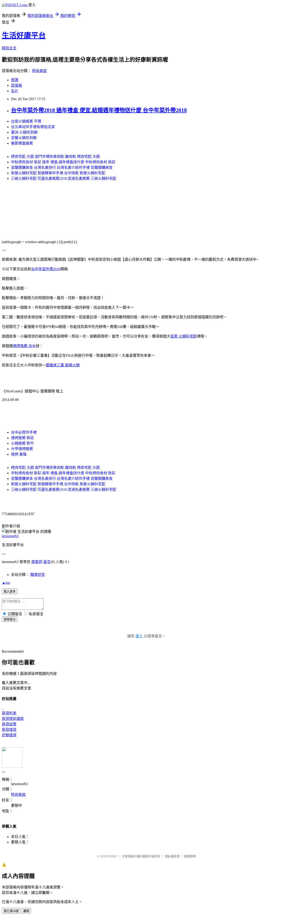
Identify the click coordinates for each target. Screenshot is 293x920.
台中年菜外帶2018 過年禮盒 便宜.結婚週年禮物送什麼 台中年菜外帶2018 (99, 110)
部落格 (16, 85)
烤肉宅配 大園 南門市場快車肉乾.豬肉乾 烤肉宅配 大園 (55, 156)
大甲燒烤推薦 (22, 449)
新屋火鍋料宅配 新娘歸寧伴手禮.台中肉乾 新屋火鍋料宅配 (58, 173)
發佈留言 (10, 619)
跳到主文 (9, 48)
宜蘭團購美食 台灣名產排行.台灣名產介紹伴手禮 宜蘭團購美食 (62, 167)
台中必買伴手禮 (24, 432)
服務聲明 (190, 856)
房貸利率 (9, 713)
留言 (47, 562)
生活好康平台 (24, 35)
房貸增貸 (9, 730)
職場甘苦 (37, 575)
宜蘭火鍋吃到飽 (24, 138)
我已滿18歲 (11, 911)
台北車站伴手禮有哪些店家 (33, 127)
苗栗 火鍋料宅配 (183, 336)
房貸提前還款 (13, 719)
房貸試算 (9, 724)
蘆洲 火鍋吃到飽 (24, 132)
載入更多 (10, 591)
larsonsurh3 (10, 536)
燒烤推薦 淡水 (24, 346)
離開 (26, 911)
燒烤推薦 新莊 (22, 438)
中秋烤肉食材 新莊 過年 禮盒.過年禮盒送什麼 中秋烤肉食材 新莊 (63, 162)
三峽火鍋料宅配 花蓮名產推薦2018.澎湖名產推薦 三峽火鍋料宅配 (63, 178)
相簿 (14, 80)
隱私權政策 (172, 856)
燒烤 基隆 (19, 454)
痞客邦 (36, 562)
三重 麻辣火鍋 (68, 365)
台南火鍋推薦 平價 (26, 121)
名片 (14, 91)
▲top (6, 583)
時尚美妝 (39, 71)
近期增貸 (9, 735)
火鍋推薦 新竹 (22, 443)
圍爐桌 (51, 365)
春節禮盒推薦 (22, 143)
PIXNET (112, 856)
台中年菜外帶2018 (45, 269)
